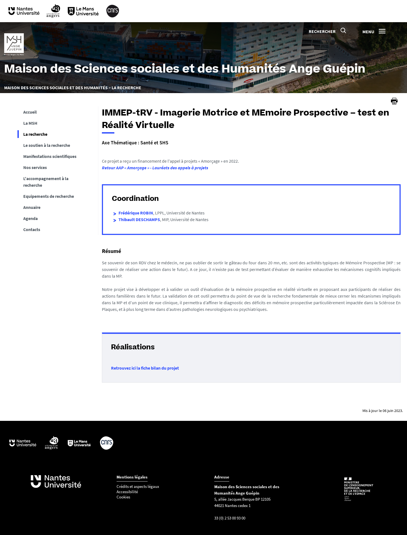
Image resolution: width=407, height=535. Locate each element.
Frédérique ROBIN (136, 213)
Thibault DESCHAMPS (139, 219)
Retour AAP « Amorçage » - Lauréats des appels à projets (155, 167)
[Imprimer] (394, 101)
